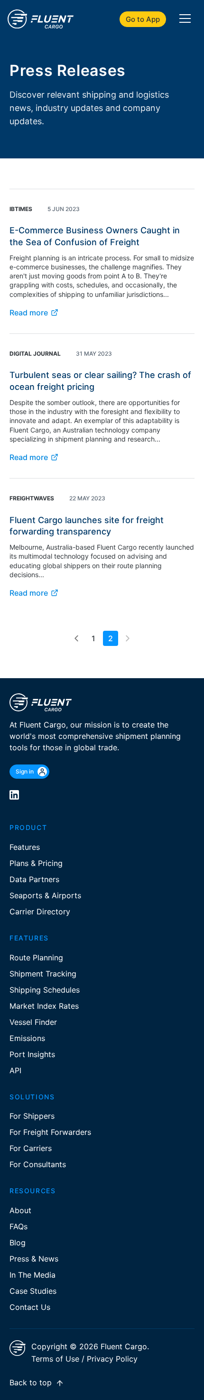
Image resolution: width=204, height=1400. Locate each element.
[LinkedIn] (14, 795)
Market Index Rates (44, 1006)
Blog (17, 1242)
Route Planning (36, 957)
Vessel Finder (33, 1022)
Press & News (33, 1258)
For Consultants (37, 1164)
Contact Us (29, 1307)
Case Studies (32, 1291)
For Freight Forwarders (50, 1132)
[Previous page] (76, 638)
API (15, 1070)
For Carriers (30, 1148)
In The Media (32, 1275)
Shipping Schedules (44, 990)
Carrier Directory (39, 911)
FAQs (18, 1226)
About (20, 1210)
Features (24, 847)
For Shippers (32, 1116)
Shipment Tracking (42, 973)
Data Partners (34, 879)
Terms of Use (55, 1358)
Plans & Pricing (36, 863)
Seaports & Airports (45, 895)
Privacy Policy (112, 1358)
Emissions (27, 1038)
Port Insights (32, 1054)
